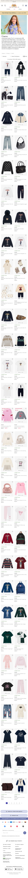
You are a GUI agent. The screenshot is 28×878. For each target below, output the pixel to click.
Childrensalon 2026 (17, 872)
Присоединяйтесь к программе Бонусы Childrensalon (14, 818)
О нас (4, 850)
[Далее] (21, 803)
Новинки (8, 9)
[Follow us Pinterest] (17, 826)
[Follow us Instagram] (11, 826)
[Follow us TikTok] (23, 826)
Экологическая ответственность (6, 862)
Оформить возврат (7, 846)
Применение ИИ (18, 851)
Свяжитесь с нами (6, 848)
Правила (17, 853)
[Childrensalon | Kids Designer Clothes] (14, 5)
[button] (5, 5)
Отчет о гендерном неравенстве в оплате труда (7, 855)
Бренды (20, 9)
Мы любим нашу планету (15, 841)
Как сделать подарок (19, 844)
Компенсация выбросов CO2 (7, 859)
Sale (14, 9)
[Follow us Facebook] (5, 826)
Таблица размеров (7, 852)
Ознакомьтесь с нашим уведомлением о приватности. (11, 835)
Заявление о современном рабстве (19, 858)
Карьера (17, 846)
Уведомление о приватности (18, 849)
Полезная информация (20, 855)
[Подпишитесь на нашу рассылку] (24, 832)
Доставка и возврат (7, 844)
